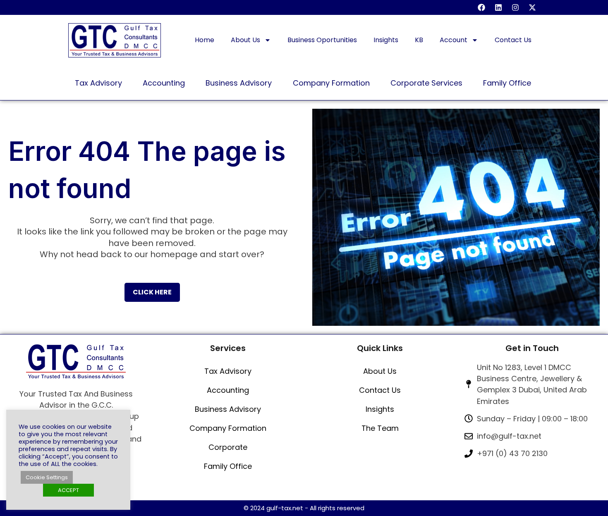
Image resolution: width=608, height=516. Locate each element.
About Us (245, 40)
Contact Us (513, 40)
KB (419, 40)
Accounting (228, 390)
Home (204, 40)
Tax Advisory (227, 371)
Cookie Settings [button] (47, 477)
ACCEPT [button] (68, 490)
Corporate (227, 447)
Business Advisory (228, 409)
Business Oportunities (322, 40)
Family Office (228, 466)
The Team (380, 428)
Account (453, 40)
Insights (385, 40)
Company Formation (227, 428)
